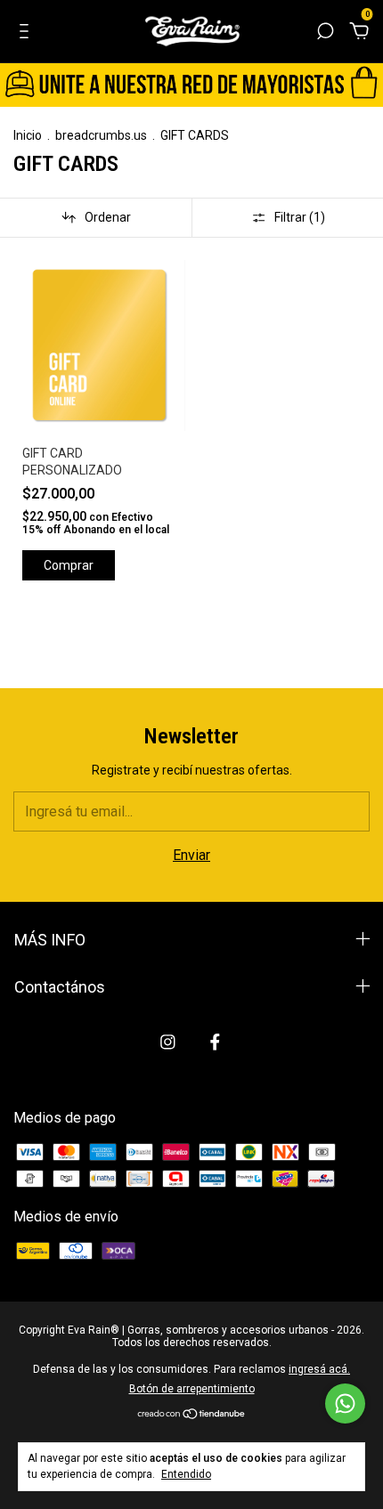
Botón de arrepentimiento (192, 1389)
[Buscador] (325, 31)
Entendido (186, 1474)
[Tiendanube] (192, 1415)
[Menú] (27, 31)
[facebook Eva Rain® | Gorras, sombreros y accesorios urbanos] (215, 1042)
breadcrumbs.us (101, 135)
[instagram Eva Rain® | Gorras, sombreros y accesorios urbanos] (167, 1042)
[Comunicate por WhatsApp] (345, 1403)
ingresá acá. (319, 1369)
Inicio (27, 135)
